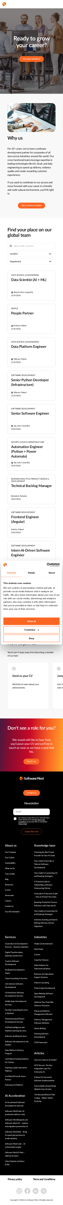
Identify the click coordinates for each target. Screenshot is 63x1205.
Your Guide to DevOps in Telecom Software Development (44, 864)
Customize (29, 630)
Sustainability (10, 863)
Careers (8, 901)
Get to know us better (31, 205)
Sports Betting (40, 1028)
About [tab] (51, 573)
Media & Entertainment (43, 944)
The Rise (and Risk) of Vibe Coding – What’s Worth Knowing (44, 1098)
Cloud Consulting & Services (16, 979)
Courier (37, 955)
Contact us (31, 793)
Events (8, 890)
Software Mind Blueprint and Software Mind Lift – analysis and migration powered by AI (16, 1123)
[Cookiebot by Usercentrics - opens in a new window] (47, 565)
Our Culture (10, 858)
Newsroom (9, 895)
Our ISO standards (12, 912)
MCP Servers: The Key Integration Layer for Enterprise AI (43, 1069)
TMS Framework (40, 1043)
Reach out (31, 761)
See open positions (31, 59)
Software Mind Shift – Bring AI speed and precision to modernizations (16, 1135)
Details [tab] (31, 573)
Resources (9, 885)
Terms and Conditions (44, 1179)
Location (14, 254)
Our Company (10, 852)
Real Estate (38, 949)
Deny (31, 638)
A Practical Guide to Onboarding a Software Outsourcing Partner (43, 885)
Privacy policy (15, 1179)
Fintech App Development (44, 988)
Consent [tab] (11, 573)
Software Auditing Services (16, 1036)
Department (15, 261)
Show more (22, 824)
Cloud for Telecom (41, 960)
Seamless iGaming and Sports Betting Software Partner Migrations (45, 923)
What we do (10, 869)
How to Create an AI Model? (45, 1060)
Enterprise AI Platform (14, 1085)
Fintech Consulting (41, 983)
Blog (6, 879)
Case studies (10, 874)
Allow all (31, 621)
